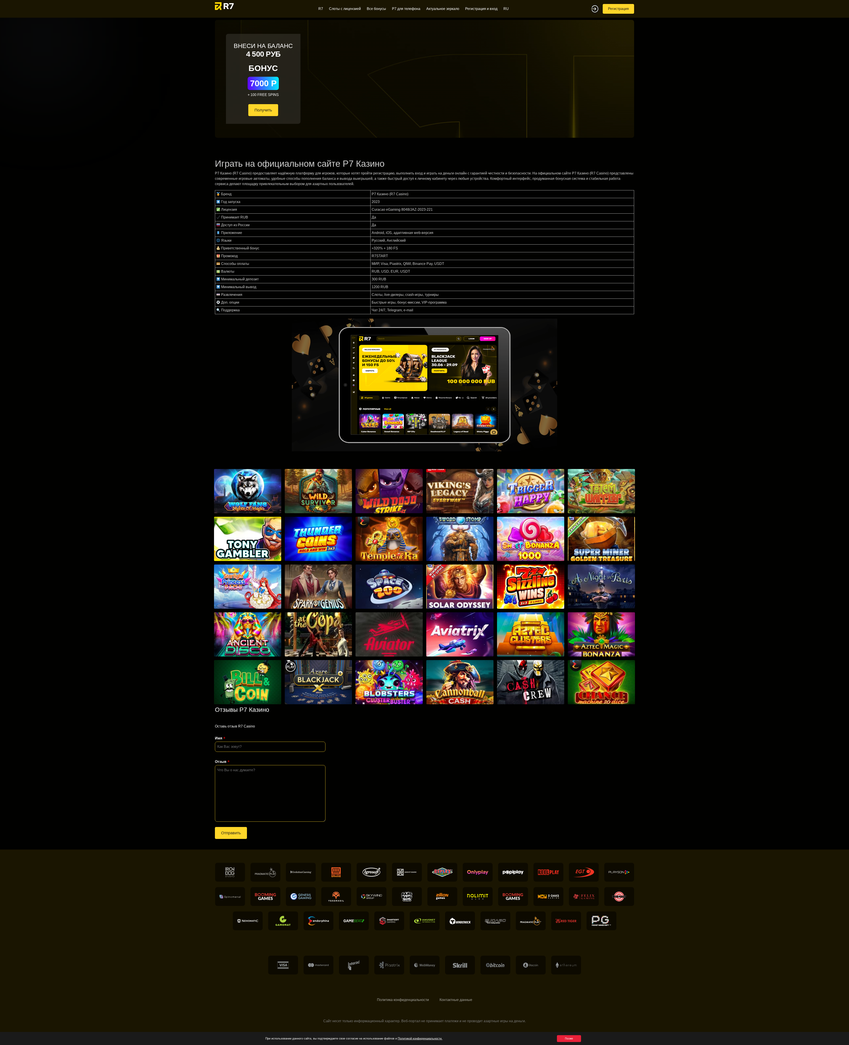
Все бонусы (376, 9)
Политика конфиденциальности (403, 1000)
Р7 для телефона (406, 9)
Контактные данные (456, 1000)
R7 (320, 9)
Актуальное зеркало (442, 9)
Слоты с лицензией (345, 9)
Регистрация (618, 9)
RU (506, 9)
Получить (263, 110)
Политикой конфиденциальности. (420, 1038)
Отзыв (220, 762)
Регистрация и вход (481, 9)
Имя (218, 738)
